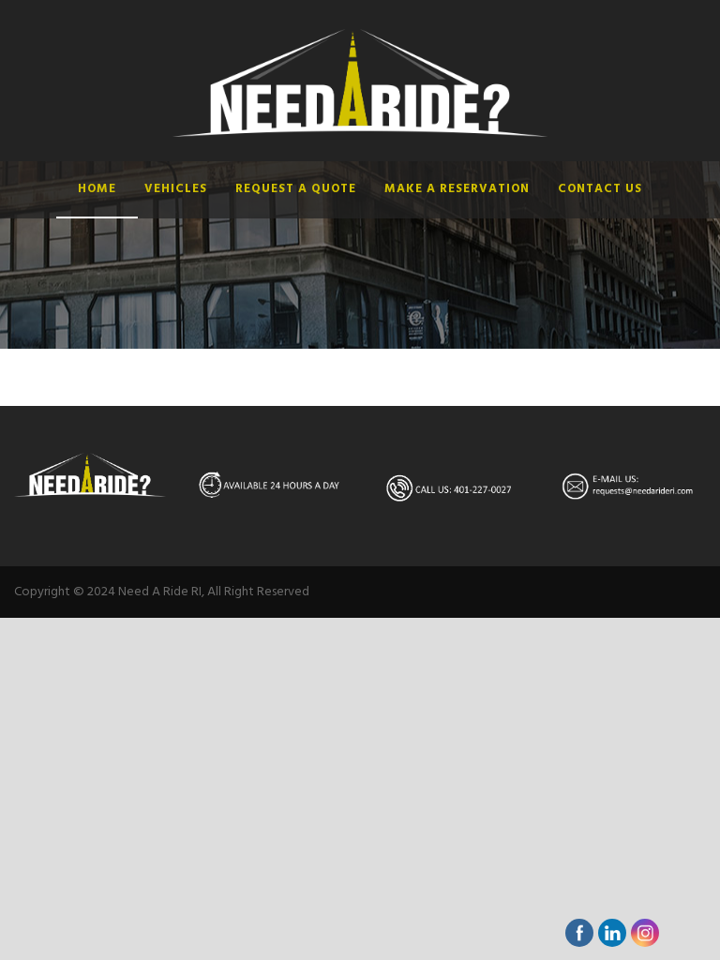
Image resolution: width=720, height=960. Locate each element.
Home (97, 189)
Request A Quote (295, 189)
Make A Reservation (457, 189)
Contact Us (600, 189)
